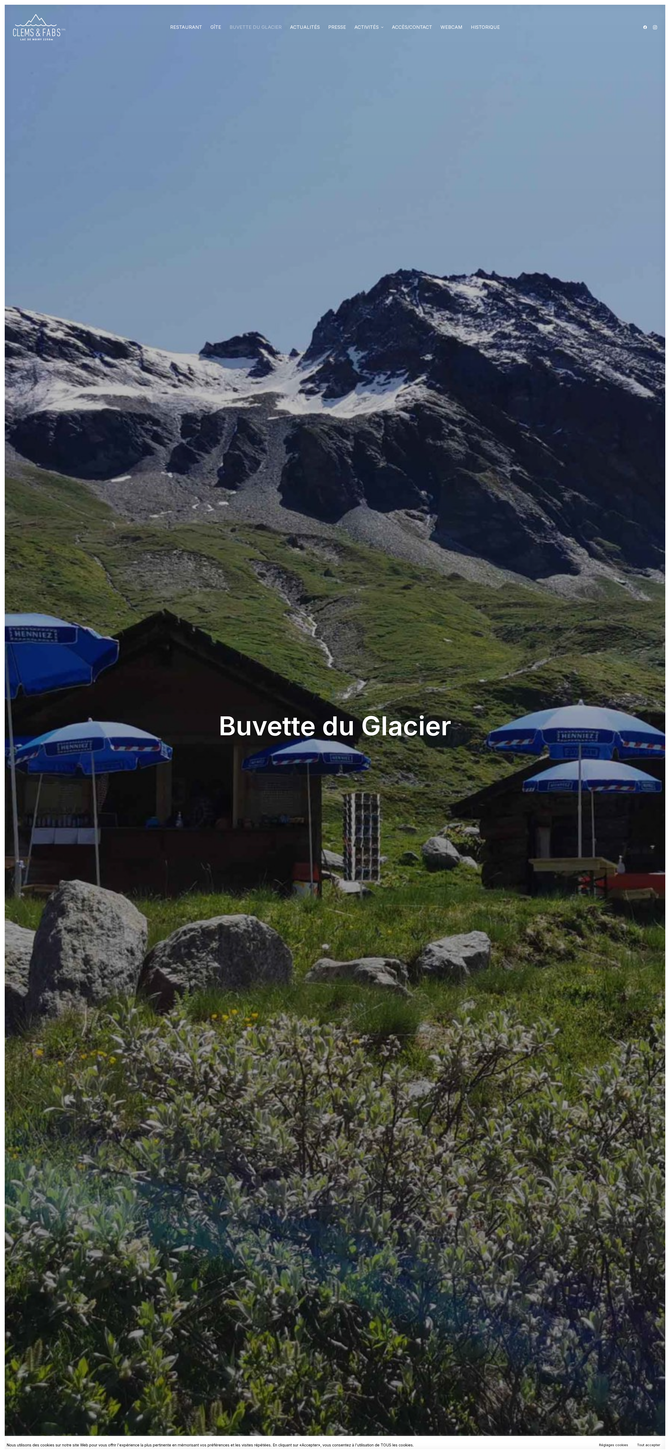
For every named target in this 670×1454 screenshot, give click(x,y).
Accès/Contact (412, 27)
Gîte (215, 27)
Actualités (305, 27)
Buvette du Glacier (256, 27)
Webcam (451, 27)
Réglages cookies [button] (613, 1445)
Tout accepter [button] (648, 1445)
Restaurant (186, 27)
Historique (485, 27)
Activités (366, 27)
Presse (337, 27)
